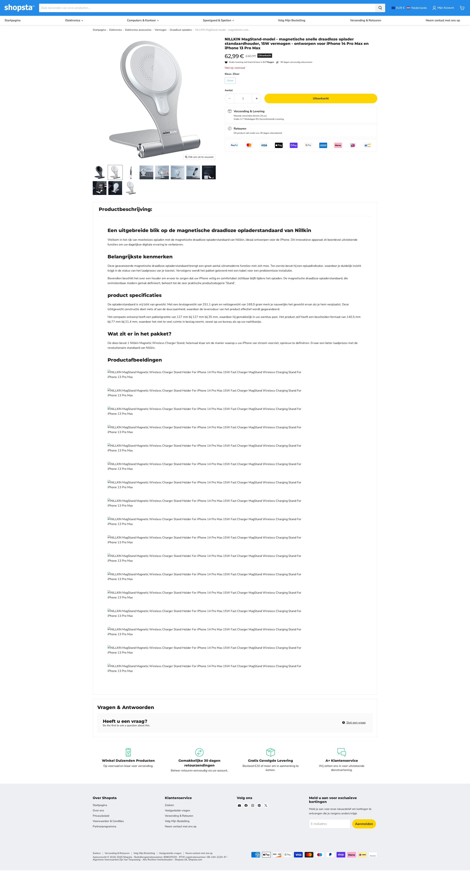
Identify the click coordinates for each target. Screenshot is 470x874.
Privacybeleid (101, 816)
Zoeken (169, 805)
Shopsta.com (195, 859)
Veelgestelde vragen (177, 810)
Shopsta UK (181, 859)
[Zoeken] (380, 8)
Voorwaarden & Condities (108, 821)
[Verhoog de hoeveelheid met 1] (256, 98)
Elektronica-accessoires (138, 30)
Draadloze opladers (181, 30)
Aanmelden (364, 824)
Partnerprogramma (104, 826)
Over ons (98, 810)
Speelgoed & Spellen (217, 20)
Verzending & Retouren (365, 20)
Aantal (229, 90)
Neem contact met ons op (443, 20)
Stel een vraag (356, 723)
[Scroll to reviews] (301, 52)
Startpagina (13, 20)
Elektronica (73, 20)
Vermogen (161, 30)
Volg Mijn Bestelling (291, 20)
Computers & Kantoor (142, 20)
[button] (409, 7)
